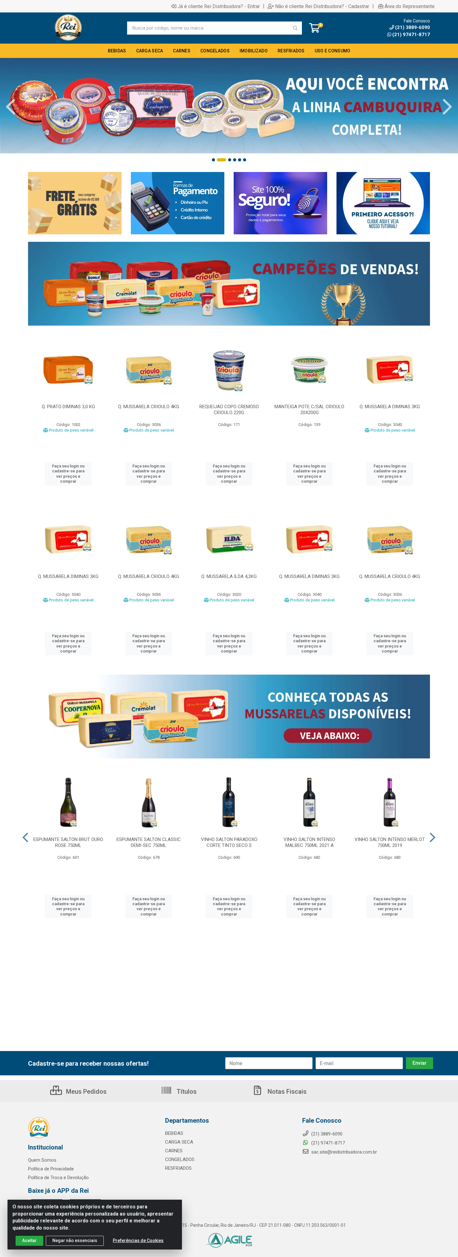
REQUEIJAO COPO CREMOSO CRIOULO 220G (229, 409)
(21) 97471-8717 (411, 34)
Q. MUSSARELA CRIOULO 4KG (148, 406)
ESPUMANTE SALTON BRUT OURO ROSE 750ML (68, 842)
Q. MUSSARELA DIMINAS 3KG (390, 406)
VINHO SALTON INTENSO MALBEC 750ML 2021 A (309, 842)
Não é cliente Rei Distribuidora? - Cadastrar (322, 6)
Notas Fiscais (286, 1091)
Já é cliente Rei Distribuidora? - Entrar (219, 6)
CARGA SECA (179, 1142)
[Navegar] (11, 106)
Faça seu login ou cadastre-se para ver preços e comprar (68, 474)
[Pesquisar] (295, 28)
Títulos (186, 1091)
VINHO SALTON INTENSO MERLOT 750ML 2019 (390, 842)
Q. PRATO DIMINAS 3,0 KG (68, 406)
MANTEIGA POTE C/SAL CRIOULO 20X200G (309, 409)
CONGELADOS (179, 1159)
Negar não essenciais (74, 1240)
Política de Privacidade (51, 1169)
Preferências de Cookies (138, 1240)
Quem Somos (42, 1160)
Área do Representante (409, 6)
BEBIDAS (174, 1133)
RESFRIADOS (178, 1168)
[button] (213, 159)
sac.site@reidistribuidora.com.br (344, 1152)
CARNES (174, 1151)
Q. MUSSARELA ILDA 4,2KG (229, 576)
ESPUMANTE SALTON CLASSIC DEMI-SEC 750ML (149, 842)
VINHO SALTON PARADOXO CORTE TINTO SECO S (229, 842)
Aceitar (29, 1240)
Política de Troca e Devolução (58, 1177)
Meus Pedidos (85, 1091)
